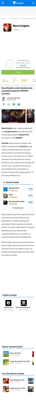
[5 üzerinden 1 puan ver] (17, 62)
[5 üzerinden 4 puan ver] (26, 62)
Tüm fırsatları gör (18, 208)
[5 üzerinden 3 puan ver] (23, 62)
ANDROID (16, 29)
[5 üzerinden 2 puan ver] (20, 62)
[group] (18, 116)
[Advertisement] (18, 45)
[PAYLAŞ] (4, 106)
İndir (18, 72)
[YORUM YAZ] (19, 106)
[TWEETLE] (9, 106)
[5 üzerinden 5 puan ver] (29, 62)
